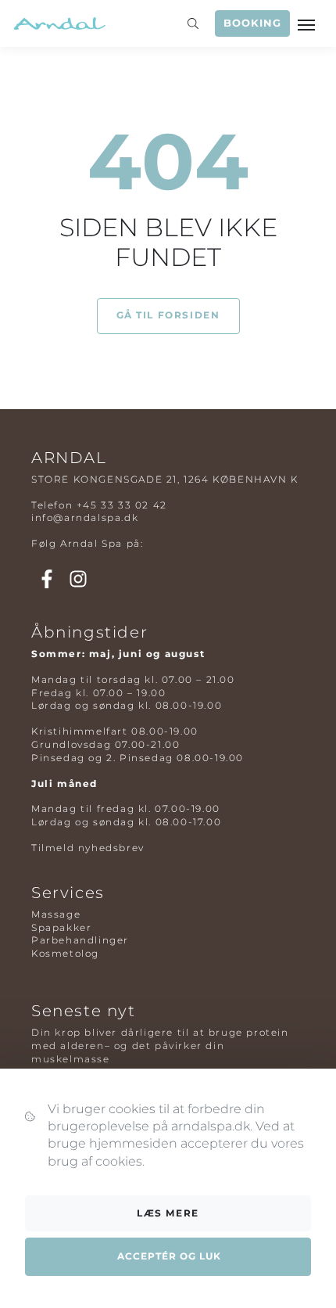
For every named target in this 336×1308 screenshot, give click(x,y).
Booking (252, 23)
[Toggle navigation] (307, 23)
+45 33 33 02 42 (122, 505)
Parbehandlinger (80, 940)
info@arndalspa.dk (84, 517)
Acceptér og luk (169, 1256)
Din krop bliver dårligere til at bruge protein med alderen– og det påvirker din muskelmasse (160, 1045)
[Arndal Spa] (58, 23)
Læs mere (168, 1213)
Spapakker (61, 927)
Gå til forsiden (168, 315)
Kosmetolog (65, 953)
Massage (55, 914)
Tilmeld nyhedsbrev (88, 847)
